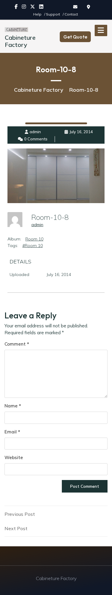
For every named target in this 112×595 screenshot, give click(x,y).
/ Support (52, 14)
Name (12, 406)
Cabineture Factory (20, 41)
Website (13, 457)
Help (37, 14)
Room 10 (34, 239)
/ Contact (70, 14)
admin (37, 224)
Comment (16, 344)
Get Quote (75, 37)
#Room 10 (32, 245)
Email (12, 432)
